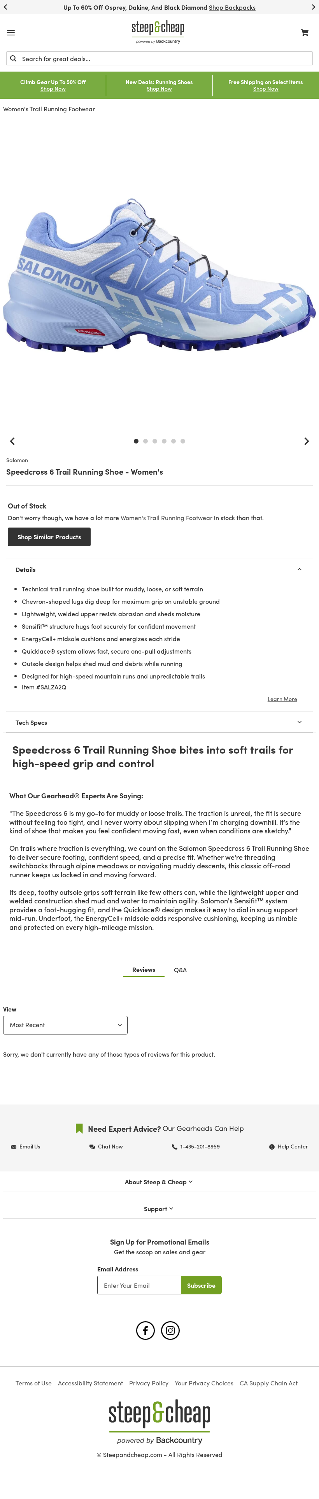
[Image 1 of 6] (136, 441)
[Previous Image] (12, 441)
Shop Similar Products (49, 536)
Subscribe (201, 1285)
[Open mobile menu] (11, 32)
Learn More (282, 699)
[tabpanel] (159, 1030)
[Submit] (13, 58)
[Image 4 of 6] (164, 441)
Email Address (117, 1269)
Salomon (17, 460)
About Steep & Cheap (156, 1181)
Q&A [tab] (180, 969)
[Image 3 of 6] (155, 441)
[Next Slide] (313, 7)
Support (155, 1208)
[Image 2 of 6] (145, 441)
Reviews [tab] (143, 969)
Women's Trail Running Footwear (49, 109)
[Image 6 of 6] (183, 441)
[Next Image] (306, 441)
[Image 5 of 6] (173, 441)
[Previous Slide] (5, 7)
